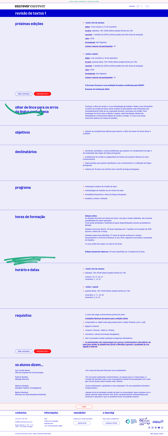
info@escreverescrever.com (23, 422)
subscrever (82, 423)
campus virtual (111, 423)
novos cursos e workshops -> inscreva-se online (84, 1)
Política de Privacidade (51, 421)
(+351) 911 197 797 (21, 419)
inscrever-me (42, 94)
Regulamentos (48, 423)
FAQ (45, 419)
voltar (84, 407)
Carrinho (132, 6)
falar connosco (24, 94)
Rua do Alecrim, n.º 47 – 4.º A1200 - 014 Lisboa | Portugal (24, 425)
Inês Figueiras (101, 42)
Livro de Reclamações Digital (53, 426)
